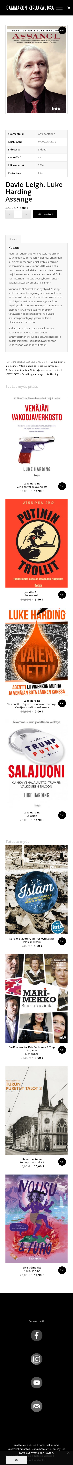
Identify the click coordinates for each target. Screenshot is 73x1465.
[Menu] (57, 7)
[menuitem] (48, 7)
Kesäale (9, 370)
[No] (68, 1453)
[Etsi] (48, 7)
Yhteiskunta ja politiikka (30, 365)
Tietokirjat (35, 370)
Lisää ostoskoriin (45, 214)
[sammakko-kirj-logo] (30, 7)
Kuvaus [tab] (13, 239)
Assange (39, 374)
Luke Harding (51, 374)
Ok (16, 1459)
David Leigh (28, 374)
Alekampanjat (51, 365)
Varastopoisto (22, 370)
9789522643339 (13, 374)
